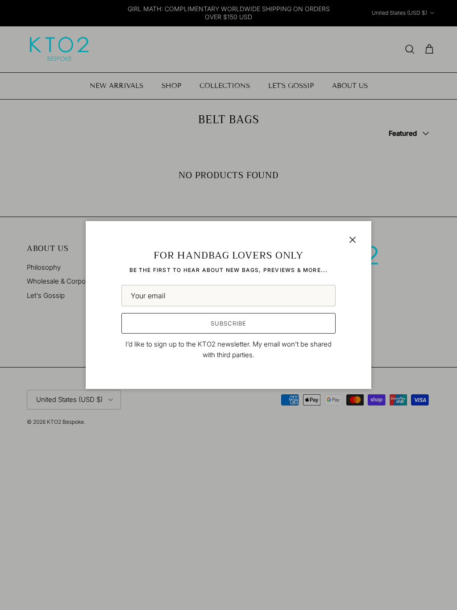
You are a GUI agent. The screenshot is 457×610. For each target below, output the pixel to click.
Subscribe (228, 323)
